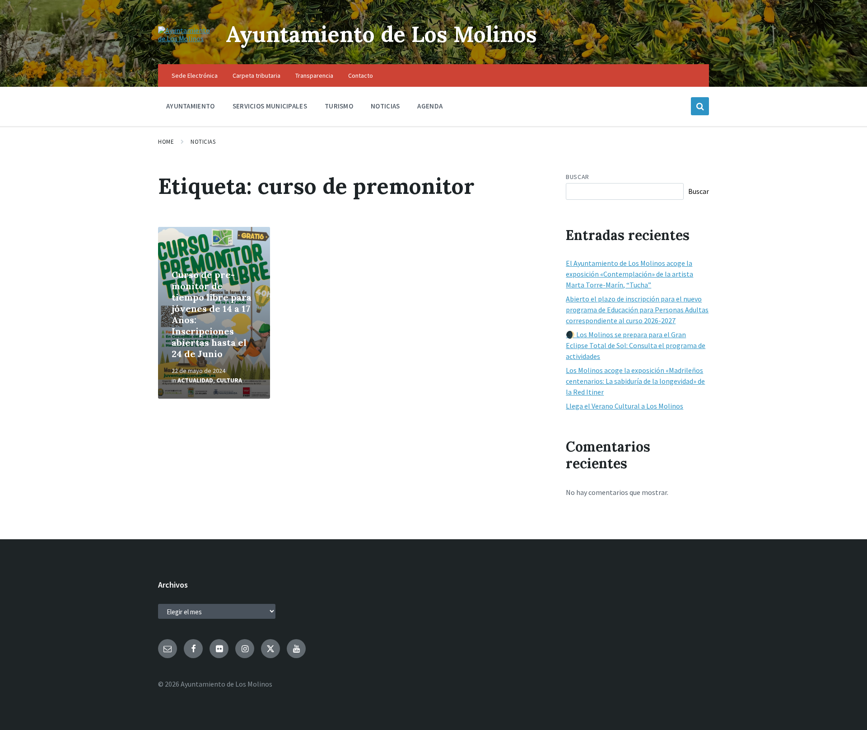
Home (166, 142)
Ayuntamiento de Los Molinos (381, 34)
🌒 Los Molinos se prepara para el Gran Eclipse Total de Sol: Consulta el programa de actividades (635, 345)
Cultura (229, 380)
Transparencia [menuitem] (314, 75)
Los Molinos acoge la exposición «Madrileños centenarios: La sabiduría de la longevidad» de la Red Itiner (635, 381)
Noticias (203, 142)
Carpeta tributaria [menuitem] (256, 75)
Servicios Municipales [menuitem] (270, 106)
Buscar (577, 177)
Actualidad (195, 380)
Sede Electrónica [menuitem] (195, 75)
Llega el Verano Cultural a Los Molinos (624, 405)
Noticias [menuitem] (385, 106)
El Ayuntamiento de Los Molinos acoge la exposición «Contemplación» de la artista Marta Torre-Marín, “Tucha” (629, 274)
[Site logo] (185, 38)
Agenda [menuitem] (430, 106)
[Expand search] (700, 106)
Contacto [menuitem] (360, 75)
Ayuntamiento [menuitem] (190, 106)
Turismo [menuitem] (339, 106)
